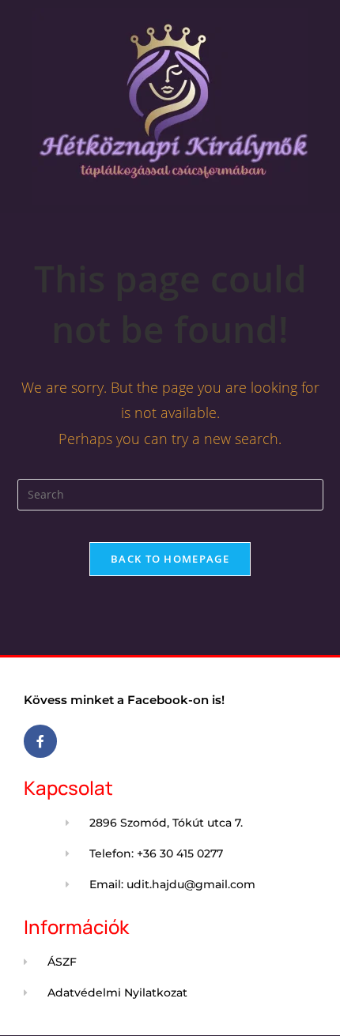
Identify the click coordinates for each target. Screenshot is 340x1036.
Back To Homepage (170, 559)
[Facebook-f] (40, 741)
